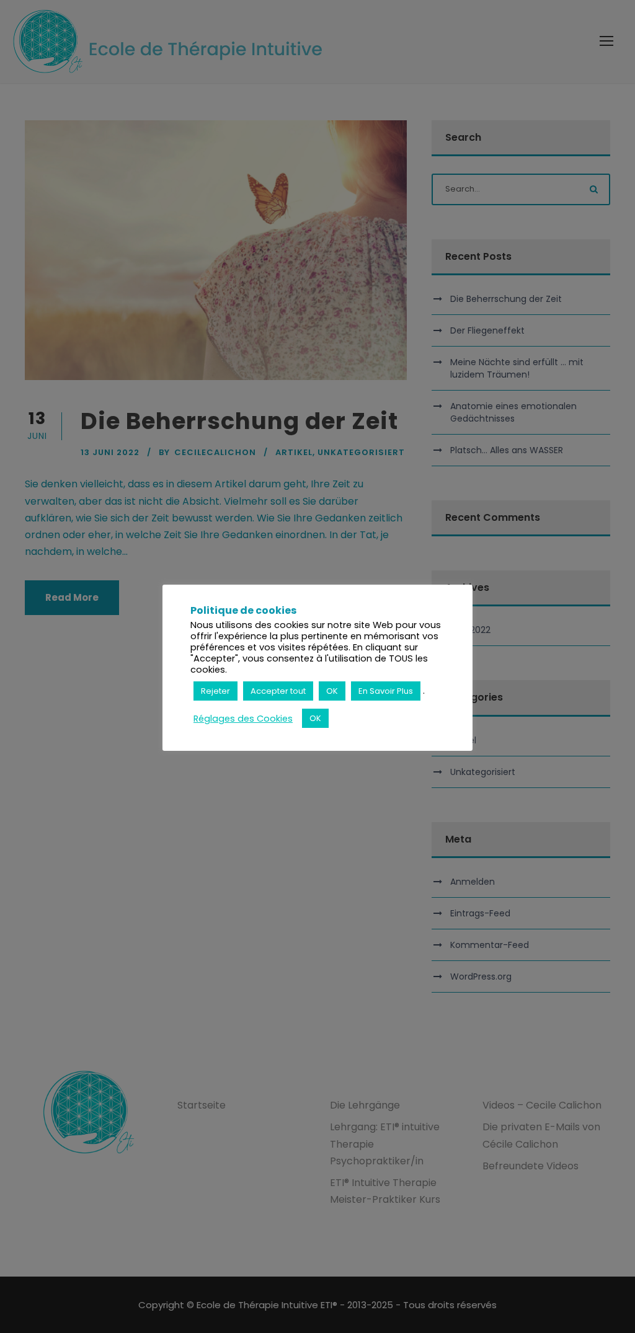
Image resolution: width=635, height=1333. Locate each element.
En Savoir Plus (385, 691)
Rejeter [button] (215, 691)
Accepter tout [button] (278, 691)
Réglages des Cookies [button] (243, 718)
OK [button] (332, 691)
